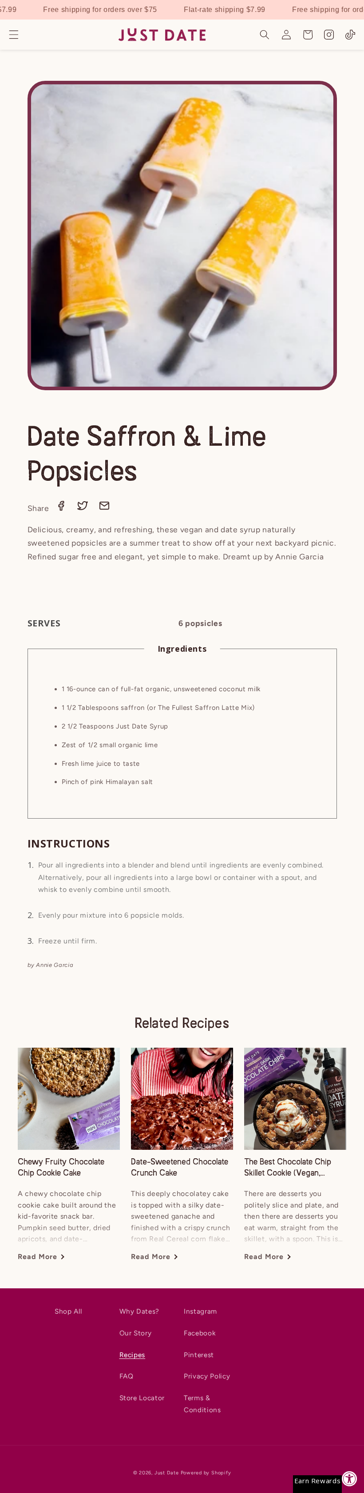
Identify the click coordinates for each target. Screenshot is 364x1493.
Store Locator (142, 1398)
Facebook (199, 1333)
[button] (13, 34)
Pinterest (199, 1354)
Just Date (166, 1473)
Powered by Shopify (206, 1473)
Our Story (135, 1333)
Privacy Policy (207, 1376)
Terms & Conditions (202, 1404)
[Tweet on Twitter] (84, 508)
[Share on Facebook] (62, 508)
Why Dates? (139, 1311)
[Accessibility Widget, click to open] (350, 1479)
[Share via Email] (104, 508)
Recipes (132, 1354)
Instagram (200, 1311)
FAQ (126, 1376)
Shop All (68, 1311)
